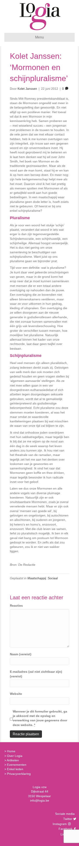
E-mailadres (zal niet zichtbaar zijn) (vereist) (36, 674)
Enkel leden (15, 769)
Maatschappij (36, 578)
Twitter (67, 819)
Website (16, 693)
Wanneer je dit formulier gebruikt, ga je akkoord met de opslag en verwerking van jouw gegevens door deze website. (40, 718)
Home (11, 751)
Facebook (65, 829)
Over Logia (14, 756)
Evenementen (16, 764)
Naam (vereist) (20, 654)
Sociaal (53, 578)
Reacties (16, 605)
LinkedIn (66, 834)
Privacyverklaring (19, 774)
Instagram (60, 824)
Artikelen (13, 760)
